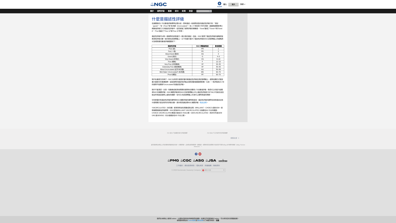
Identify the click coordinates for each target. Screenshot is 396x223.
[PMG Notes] (173, 160)
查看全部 (233, 138)
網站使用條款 (189, 165)
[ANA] (162, 138)
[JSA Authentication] (211, 160)
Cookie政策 (192, 220)
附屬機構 (208, 165)
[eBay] (209, 138)
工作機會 (179, 165)
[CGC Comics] (186, 160)
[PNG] (177, 138)
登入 (225, 4)
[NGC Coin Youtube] (199, 154)
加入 (233, 4)
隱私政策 (199, 165)
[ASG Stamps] (198, 160)
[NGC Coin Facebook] (196, 154)
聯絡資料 (216, 165)
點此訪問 (203, 102)
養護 (170, 11)
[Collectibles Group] (222, 160)
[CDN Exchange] (222, 138)
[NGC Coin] (159, 4)
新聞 (184, 11)
